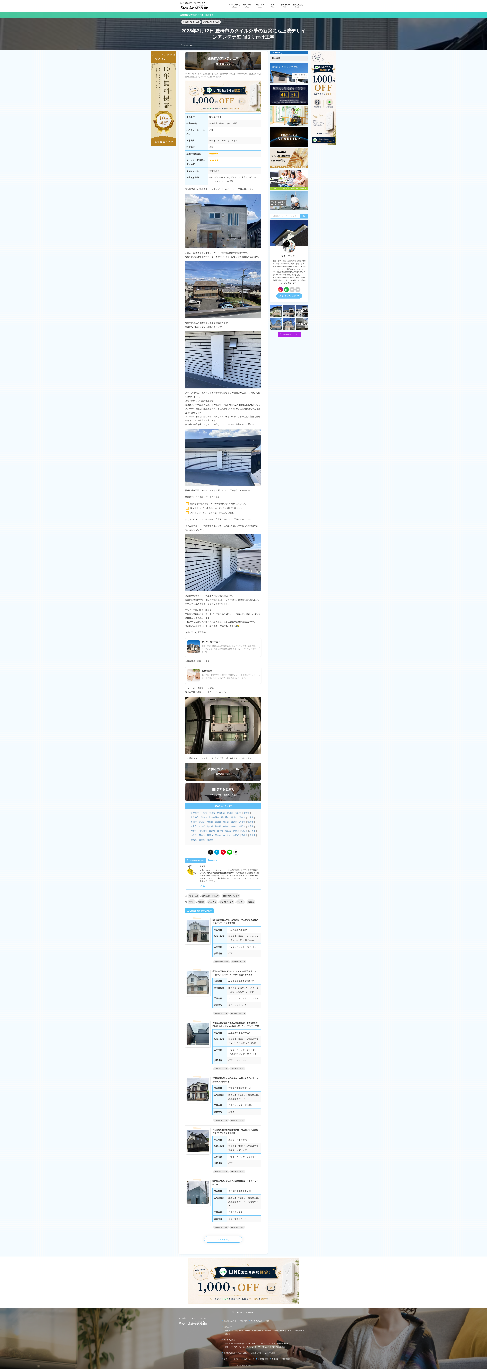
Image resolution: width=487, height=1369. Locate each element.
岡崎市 (236, 831)
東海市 (226, 826)
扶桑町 (210, 822)
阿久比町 (203, 831)
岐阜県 (234, 1330)
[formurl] (292, 289)
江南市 (250, 817)
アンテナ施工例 (256, 1321)
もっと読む (224, 1239)
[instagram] (201, 886)
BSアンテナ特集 (249, 1343)
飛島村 (218, 826)
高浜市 (202, 835)
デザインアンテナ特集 (233, 1343)
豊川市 (252, 835)
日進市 (204, 817)
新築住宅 (251, 902)
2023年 (192, 902)
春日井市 (195, 817)
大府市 (194, 831)
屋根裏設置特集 (282, 1343)
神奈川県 (268, 1330)
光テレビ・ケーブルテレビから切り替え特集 (263, 1347)
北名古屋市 (214, 817)
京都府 (295, 1330)
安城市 (244, 831)
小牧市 (246, 813)
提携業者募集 (263, 1359)
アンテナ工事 (193, 896)
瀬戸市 (234, 817)
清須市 (242, 817)
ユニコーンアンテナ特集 (266, 1343)
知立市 (194, 835)
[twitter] (210, 852)
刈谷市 (252, 831)
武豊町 (212, 831)
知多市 (234, 826)
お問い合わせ (249, 1359)
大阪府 (282, 1330)
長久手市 (225, 817)
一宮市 (204, 813)
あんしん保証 (242, 1353)
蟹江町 (210, 826)
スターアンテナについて (289, 296)
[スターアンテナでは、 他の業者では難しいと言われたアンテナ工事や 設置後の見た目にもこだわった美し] (276, 311)
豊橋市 (244, 835)
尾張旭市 (221, 813)
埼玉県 (260, 1330)
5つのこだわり (229, 1321)
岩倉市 (230, 813)
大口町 (202, 822)
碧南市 (218, 835)
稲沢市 (212, 813)
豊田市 (228, 831)
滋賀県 (227, 1334)
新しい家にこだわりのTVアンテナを (192, 1318)
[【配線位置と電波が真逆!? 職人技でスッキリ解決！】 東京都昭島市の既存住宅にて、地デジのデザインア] (289, 324)
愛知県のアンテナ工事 (210, 896)
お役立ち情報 (256, 1353)
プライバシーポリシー (232, 1359)
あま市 (242, 822)
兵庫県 (288, 1330)
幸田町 (236, 835)
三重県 (240, 1330)
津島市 (250, 822)
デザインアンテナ (226, 902)
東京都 (254, 1330)
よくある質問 (270, 1353)
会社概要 (275, 1359)
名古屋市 (195, 813)
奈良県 (301, 1330)
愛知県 (227, 1330)
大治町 (202, 826)
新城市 (194, 839)
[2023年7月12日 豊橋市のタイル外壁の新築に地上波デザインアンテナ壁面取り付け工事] (216, 852)
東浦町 (220, 831)
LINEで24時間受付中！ (247, 1312)
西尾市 (210, 835)
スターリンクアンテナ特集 (235, 1347)
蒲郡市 (202, 839)
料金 (267, 1321)
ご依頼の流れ (229, 1353)
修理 (283, 1347)
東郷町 (218, 822)
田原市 (210, 839)
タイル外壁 (212, 902)
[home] (204, 886)
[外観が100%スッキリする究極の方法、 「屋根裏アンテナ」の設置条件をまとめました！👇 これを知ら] (302, 311)
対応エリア (228, 1327)
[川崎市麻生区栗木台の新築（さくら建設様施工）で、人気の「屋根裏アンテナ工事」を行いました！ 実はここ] (276, 324)
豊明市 (194, 822)
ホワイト (240, 902)
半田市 (242, 826)
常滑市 (250, 826)
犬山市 (238, 813)
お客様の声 (243, 1321)
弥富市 (194, 826)
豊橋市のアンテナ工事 (231, 896)
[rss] (286, 289)
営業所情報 (286, 1359)
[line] (229, 852)
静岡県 (247, 1330)
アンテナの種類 (229, 1340)
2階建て (201, 902)
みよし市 (227, 835)
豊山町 (226, 822)
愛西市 (234, 822)
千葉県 (275, 1330)
